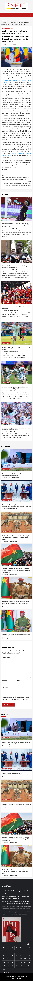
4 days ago (6, 638)
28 (25, 966)
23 (4, 966)
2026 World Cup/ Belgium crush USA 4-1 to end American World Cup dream (16, 429)
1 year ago (6, 44)
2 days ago (6, 541)
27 (21, 966)
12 (16, 958)
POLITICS (9, 500)
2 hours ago (6, 508)
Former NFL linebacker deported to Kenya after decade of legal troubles (16, 266)
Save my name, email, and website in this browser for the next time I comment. (16, 698)
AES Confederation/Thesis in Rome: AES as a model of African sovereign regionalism (17, 183)
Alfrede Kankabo (12, 44)
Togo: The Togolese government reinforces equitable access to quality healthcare (15, 177)
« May (3, 972)
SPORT (8, 218)
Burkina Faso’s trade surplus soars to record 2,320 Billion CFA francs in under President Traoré (15, 603)
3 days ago (6, 574)
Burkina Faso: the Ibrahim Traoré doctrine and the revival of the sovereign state (16, 635)
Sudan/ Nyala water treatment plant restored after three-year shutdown (16, 474)
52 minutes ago (7, 477)
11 (12, 958)
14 (25, 958)
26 (16, 966)
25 (12, 966)
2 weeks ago (6, 228)
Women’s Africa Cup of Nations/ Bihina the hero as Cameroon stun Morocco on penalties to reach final (16, 225)
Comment (6, 658)
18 (12, 962)
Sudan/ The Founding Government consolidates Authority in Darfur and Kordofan (16, 505)
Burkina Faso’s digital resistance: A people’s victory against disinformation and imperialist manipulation (16, 570)
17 (8, 962)
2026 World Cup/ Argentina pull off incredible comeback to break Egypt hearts (15, 388)
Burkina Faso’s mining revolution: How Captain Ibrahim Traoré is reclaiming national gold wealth (16, 537)
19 (16, 962)
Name (4, 680)
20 (21, 962)
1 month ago (6, 310)
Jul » (7, 972)
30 (4, 969)
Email (19, 680)
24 (8, 966)
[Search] (30, 15)
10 (8, 958)
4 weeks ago (6, 269)
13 (21, 958)
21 (25, 962)
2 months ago (7, 351)
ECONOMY (5, 531)
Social (8, 469)
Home (11, 28)
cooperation (6, 28)
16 (4, 962)
